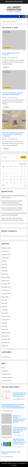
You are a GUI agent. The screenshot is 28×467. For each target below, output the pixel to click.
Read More (6, 67)
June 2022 (4, 323)
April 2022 (4, 326)
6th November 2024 (8, 456)
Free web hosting (6, 380)
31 (24, 182)
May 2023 (4, 306)
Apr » (25, 185)
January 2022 (5, 336)
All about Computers (14, 8)
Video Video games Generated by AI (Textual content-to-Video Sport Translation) (13, 134)
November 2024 (6, 248)
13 (10, 176)
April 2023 (4, 310)
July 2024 (4, 261)
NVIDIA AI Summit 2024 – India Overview (10, 452)
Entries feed (4, 371)
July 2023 (4, 300)
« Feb (2, 185)
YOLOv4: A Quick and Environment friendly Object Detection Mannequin (20, 430)
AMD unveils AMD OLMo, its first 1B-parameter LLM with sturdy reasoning (12, 219)
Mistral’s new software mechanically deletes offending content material (19, 419)
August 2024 (5, 258)
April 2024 (4, 271)
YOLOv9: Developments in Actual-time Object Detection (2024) (12, 93)
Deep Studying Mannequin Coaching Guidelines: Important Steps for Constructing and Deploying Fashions (12, 203)
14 (14, 176)
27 (10, 182)
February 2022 (5, 332)
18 (3, 179)
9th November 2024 (8, 411)
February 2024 (5, 277)
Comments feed (5, 374)
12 (7, 176)
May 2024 (4, 267)
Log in (3, 367)
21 (14, 179)
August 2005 (5, 346)
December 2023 (5, 284)
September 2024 (6, 254)
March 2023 (4, 313)
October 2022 (5, 319)
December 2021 (5, 339)
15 (17, 176)
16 (21, 176)
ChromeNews (21, 463)
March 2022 (4, 329)
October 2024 (5, 251)
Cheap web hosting (6, 377)
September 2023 (6, 293)
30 (21, 182)
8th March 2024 (13, 57)
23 (21, 179)
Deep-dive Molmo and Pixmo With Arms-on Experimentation (19, 394)
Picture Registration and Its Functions (11, 53)
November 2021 (6, 342)
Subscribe (26, 16)
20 (10, 179)
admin (4, 57)
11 (3, 176)
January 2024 (5, 280)
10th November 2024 (19, 399)
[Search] (23, 16)
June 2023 (4, 303)
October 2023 (5, 290)
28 (14, 182)
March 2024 (4, 274)
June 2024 (4, 264)
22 (17, 179)
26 (7, 182)
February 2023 (5, 316)
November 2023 (6, 287)
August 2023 (5, 297)
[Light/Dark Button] (20, 16)
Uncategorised (7, 47)
